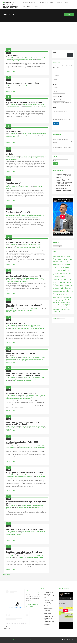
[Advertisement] (38, 33)
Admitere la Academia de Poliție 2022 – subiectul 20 (22, 443)
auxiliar (12, 217)
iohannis (15, 310)
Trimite (56, 123)
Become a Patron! (57, 138)
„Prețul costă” (12, 56)
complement (26, 507)
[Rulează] (61, 598)
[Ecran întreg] (71, 598)
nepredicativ (38, 533)
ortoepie (21, 380)
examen (55, 282)
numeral (29, 279)
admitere (57, 262)
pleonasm (8, 60)
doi (7, 398)
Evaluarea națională (40, 57)
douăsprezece (14, 398)
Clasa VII (28, 57)
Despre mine (34, 2)
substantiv (58, 309)
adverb (66, 262)
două (9, 398)
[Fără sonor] (70, 598)
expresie (30, 106)
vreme (36, 106)
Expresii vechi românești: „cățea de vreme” (24, 102)
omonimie (55, 297)
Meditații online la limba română (10, 4)
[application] (66, 596)
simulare (41, 557)
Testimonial (51, 2)
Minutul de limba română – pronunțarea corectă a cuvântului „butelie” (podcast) (23, 374)
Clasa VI (24, 57)
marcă (25, 279)
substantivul (9, 136)
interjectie (26, 328)
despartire (42, 476)
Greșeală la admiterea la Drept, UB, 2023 (48, 604)
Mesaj (55, 107)
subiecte (64, 307)
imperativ (37, 427)
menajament (20, 310)
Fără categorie (25, 85)
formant (17, 279)
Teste (24, 135)
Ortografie (39, 215)
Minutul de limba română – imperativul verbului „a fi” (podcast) (22, 423)
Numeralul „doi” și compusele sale (21, 393)
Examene (42, 2)
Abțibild (9, 154)
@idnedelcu (30, 591)
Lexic (12, 59)
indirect (35, 507)
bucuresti (21, 507)
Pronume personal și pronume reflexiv (22, 83)
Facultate (8, 59)
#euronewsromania (32, 593)
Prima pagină (26, 2)
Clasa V (29, 156)
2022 (63, 256)
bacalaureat (58, 264)
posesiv (37, 279)
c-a (15, 217)
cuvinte (38, 476)
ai (13, 328)
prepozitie (26, 217)
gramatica (20, 328)
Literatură (12, 106)
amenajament (9, 310)
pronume (8, 281)
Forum (36, 6)
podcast (42, 427)
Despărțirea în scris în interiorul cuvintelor (24, 473)
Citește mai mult (10, 71)
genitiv (36, 135)
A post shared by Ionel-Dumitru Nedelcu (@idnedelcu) (18, 623)
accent (13, 380)
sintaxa (38, 447)
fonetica (62, 282)
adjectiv (68, 259)
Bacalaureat (24, 104)
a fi (34, 427)
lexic (39, 59)
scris (13, 478)
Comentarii (33, 85)
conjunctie (20, 217)
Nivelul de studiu (58, 96)
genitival (21, 279)
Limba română (17, 59)
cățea (26, 106)
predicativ (8, 534)
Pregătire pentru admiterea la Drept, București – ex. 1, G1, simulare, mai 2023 (26, 553)
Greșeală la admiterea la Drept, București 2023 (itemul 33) (26, 503)
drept (31, 507)
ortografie (32, 328)
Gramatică (8, 135)
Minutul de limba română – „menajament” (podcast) (24, 306)
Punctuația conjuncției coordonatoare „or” (48, 612)
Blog (58, 2)
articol (16, 328)
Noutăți (23, 59)
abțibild (8, 159)
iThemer (31, 639)
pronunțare (8, 478)
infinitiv (21, 247)
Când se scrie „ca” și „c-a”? (18, 212)
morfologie (60, 291)
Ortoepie (39, 379)
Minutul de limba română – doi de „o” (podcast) (22, 355)
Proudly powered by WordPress (10, 639)
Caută (54, 52)
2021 (58, 256)
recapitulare (64, 302)
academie (21, 447)
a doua (43, 397)
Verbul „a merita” (13, 183)
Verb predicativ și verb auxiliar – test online (24, 529)
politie (28, 447)
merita (35, 186)
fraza (25, 447)
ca (17, 217)
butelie (17, 380)
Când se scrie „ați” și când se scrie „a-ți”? (24, 242)
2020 (54, 256)
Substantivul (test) (14, 131)
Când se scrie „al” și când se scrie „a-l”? (23, 276)
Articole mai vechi (6, 574)
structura (20, 478)
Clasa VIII (33, 57)
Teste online (65, 2)
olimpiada (67, 294)
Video (26, 59)
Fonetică (23, 379)
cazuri (33, 135)
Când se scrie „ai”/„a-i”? (16, 323)
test (30, 247)
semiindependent (15, 281)
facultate (29, 557)
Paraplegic (47, 624)
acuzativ (60, 259)
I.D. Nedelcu (12, 57)
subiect (40, 135)
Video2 (30, 59)
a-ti (12, 247)
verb (39, 186)
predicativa (33, 447)
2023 (17, 507)
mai (37, 557)
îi (23, 328)
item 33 (39, 507)
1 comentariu (16, 60)
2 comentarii (19, 534)
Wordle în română (27, 6)
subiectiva (42, 447)
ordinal (33, 279)
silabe (16, 478)
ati (14, 247)
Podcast (38, 308)
